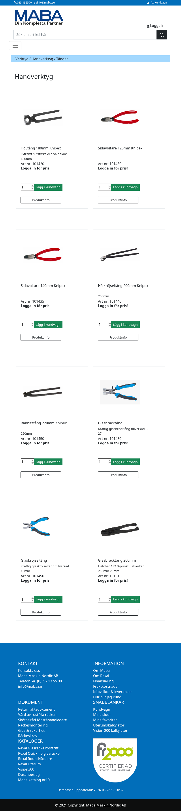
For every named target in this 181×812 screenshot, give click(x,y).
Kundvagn (101, 709)
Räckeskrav (27, 735)
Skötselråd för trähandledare (42, 719)
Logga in (157, 25)
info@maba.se (30, 686)
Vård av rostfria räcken (37, 714)
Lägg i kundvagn (48, 187)
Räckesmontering (33, 725)
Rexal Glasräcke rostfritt (38, 748)
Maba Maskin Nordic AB (106, 805)
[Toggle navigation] (15, 45)
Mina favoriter (105, 719)
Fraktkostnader (106, 686)
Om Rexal (101, 675)
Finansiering (103, 681)
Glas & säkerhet (31, 730)
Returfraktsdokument (36, 709)
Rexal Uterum (29, 764)
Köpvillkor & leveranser (112, 691)
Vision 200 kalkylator (110, 730)
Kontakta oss (29, 670)
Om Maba (101, 670)
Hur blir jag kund (107, 697)
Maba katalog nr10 (34, 779)
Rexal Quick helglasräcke (39, 753)
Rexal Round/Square (35, 758)
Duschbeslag (29, 774)
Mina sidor (102, 714)
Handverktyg (42, 58)
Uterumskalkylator (108, 725)
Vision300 (26, 769)
